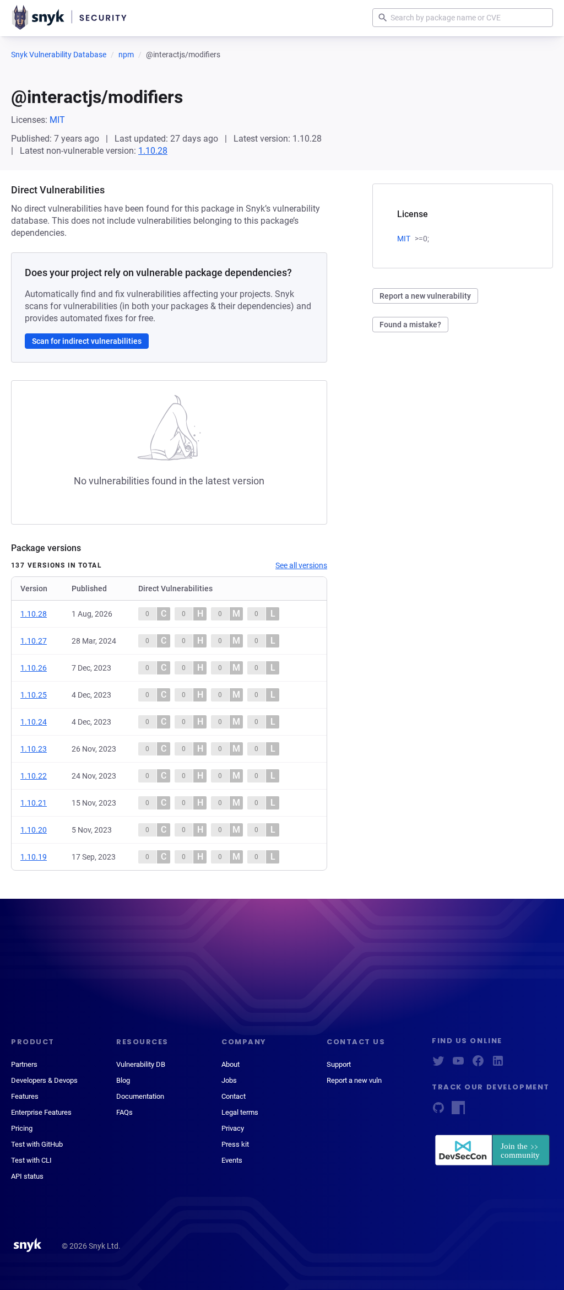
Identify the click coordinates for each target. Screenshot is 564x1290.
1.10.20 (33, 829)
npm (126, 54)
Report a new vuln (354, 1080)
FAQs (124, 1112)
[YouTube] (458, 1064)
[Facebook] (478, 1064)
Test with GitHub (37, 1144)
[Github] (438, 1111)
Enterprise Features (41, 1112)
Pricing (21, 1128)
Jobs (229, 1080)
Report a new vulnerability (425, 296)
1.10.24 (33, 721)
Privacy (232, 1128)
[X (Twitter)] (438, 1064)
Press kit (235, 1144)
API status (27, 1176)
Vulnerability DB (140, 1064)
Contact (233, 1096)
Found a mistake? (410, 324)
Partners (24, 1064)
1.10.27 (33, 640)
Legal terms (239, 1112)
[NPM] (458, 1111)
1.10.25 (33, 694)
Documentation (140, 1096)
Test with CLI (31, 1160)
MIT (57, 120)
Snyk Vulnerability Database (58, 54)
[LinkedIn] (498, 1064)
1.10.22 (33, 775)
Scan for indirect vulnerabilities (87, 341)
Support (339, 1064)
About (230, 1064)
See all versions (301, 565)
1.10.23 (33, 748)
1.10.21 (33, 802)
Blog (123, 1080)
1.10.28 (152, 150)
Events (231, 1160)
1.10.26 (33, 667)
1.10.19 (33, 856)
